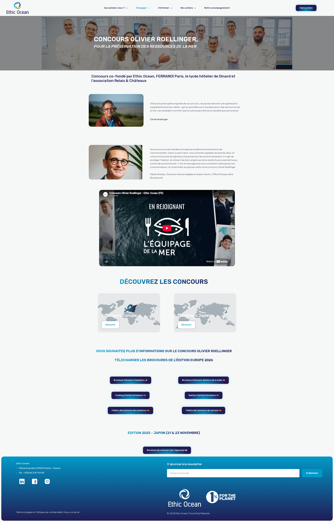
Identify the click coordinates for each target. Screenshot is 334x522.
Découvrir (110, 324)
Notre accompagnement (217, 8)
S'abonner (312, 473)
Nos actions (187, 8)
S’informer (163, 8)
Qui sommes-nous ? (114, 8)
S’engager (141, 8)
